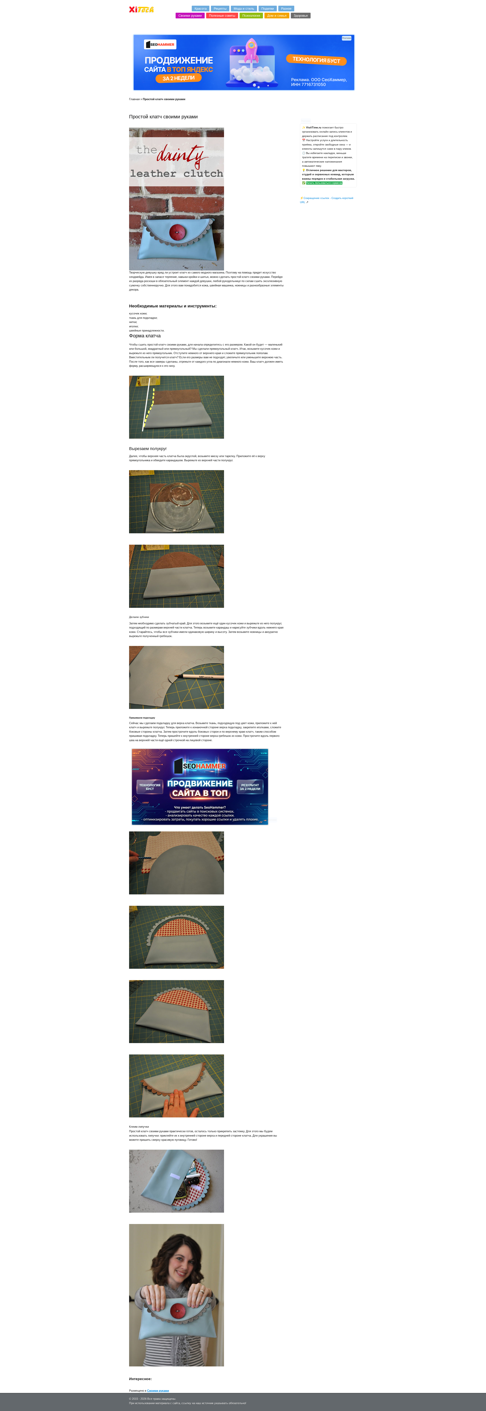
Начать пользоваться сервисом (324, 183)
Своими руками (158, 1390)
